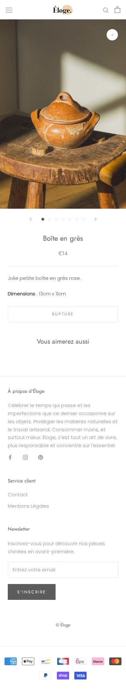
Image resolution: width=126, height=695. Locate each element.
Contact (18, 494)
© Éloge (63, 625)
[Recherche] (106, 9)
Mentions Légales (28, 505)
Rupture (63, 314)
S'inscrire (31, 592)
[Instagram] (25, 457)
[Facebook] (10, 457)
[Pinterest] (40, 457)
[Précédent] (31, 219)
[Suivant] (96, 219)
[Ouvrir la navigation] (9, 9)
